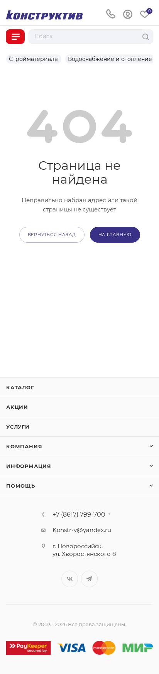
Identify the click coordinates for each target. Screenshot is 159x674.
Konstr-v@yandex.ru (81, 530)
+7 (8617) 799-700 (78, 515)
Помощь (20, 486)
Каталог (20, 387)
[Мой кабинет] (127, 14)
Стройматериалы (34, 59)
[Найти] (145, 36)
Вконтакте (69, 579)
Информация (28, 466)
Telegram (89, 579)
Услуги (18, 427)
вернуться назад (52, 234)
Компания (24, 446)
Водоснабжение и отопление (110, 59)
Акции (17, 407)
